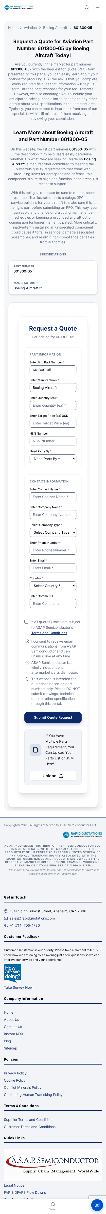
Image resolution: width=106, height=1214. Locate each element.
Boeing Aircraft (55, 27)
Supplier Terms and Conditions (28, 1119)
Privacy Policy (15, 1073)
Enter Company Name (46, 507)
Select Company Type (46, 525)
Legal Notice (14, 1185)
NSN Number (39, 433)
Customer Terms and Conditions (29, 1127)
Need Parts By (41, 451)
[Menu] (97, 7)
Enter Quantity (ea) (44, 398)
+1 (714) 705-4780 (25, 925)
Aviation (30, 27)
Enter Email (38, 560)
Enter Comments (41, 596)
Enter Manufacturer (44, 380)
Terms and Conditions (49, 633)
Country (36, 578)
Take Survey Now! (19, 987)
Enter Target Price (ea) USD (49, 416)
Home (13, 27)
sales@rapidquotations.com (32, 918)
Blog (7, 1041)
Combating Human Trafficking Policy (33, 1094)
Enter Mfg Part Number (47, 362)
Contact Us (13, 1027)
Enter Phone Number (45, 542)
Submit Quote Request (53, 717)
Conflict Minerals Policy (22, 1087)
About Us (11, 1019)
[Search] (86, 7)
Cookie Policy (15, 1080)
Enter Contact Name (45, 489)
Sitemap (10, 1048)
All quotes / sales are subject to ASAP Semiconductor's (55, 627)
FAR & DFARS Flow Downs (25, 1192)
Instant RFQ (13, 1034)
